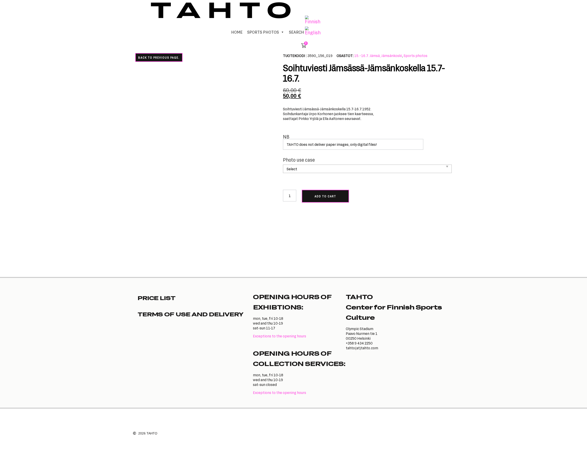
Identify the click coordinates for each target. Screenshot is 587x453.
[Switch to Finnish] (313, 19)
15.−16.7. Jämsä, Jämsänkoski (378, 55)
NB (286, 136)
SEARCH (296, 32)
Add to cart (325, 196)
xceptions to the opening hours (280, 336)
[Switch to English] (313, 30)
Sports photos (415, 55)
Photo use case (299, 159)
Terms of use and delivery (190, 314)
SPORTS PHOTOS (263, 32)
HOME (237, 32)
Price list (156, 297)
